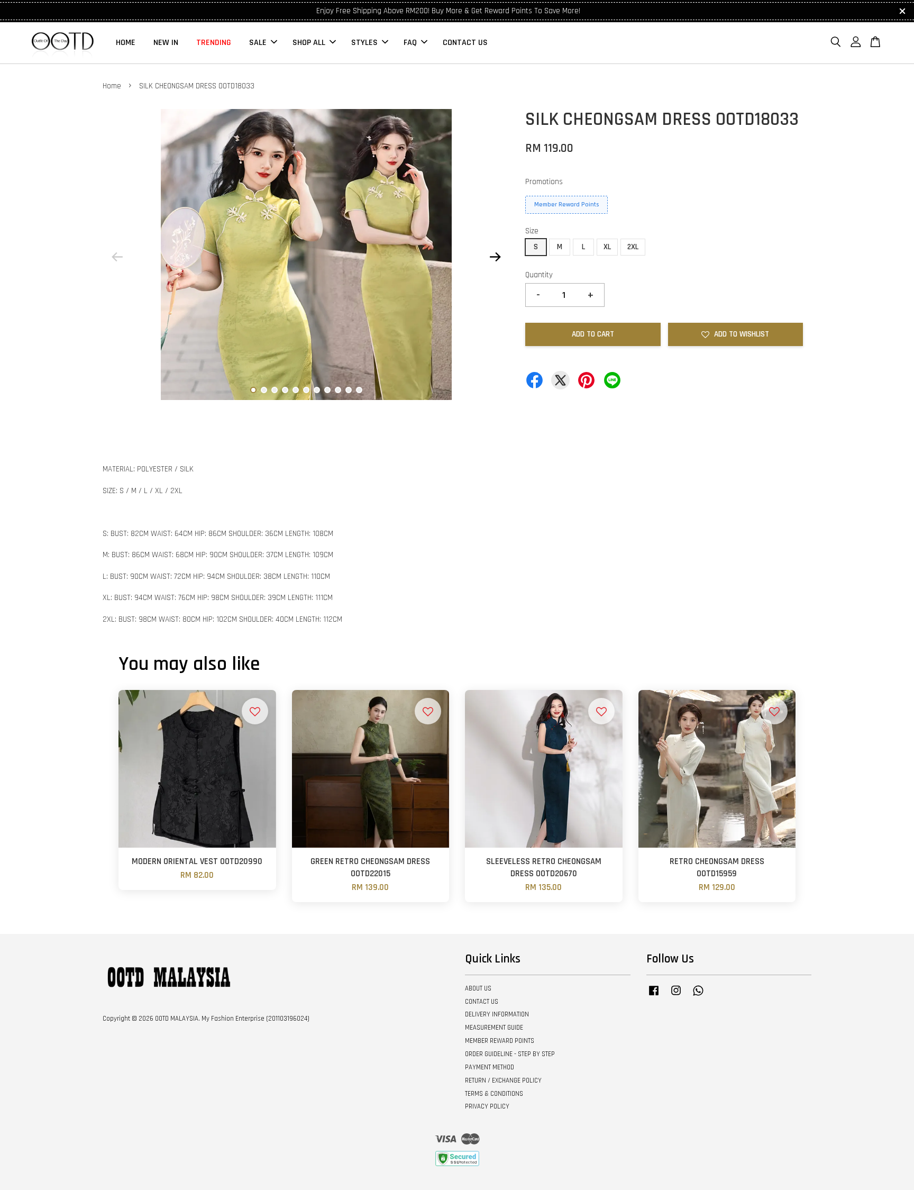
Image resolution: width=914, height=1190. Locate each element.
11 (359, 390)
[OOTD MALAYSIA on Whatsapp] (698, 996)
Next (495, 256)
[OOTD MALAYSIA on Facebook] (653, 996)
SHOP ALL (309, 42)
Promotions (544, 182)
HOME (125, 42)
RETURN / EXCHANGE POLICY (503, 1080)
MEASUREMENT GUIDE (494, 1027)
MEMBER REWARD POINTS (499, 1041)
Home (112, 86)
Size (531, 231)
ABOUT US (478, 988)
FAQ (410, 42)
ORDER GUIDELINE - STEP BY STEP (510, 1054)
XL (607, 247)
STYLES (364, 42)
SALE (258, 42)
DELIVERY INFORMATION (497, 1014)
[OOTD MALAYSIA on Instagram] (676, 996)
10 (348, 390)
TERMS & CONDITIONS (494, 1093)
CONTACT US (465, 42)
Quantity (539, 275)
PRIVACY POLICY (487, 1106)
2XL (632, 247)
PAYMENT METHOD (489, 1067)
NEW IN (165, 42)
